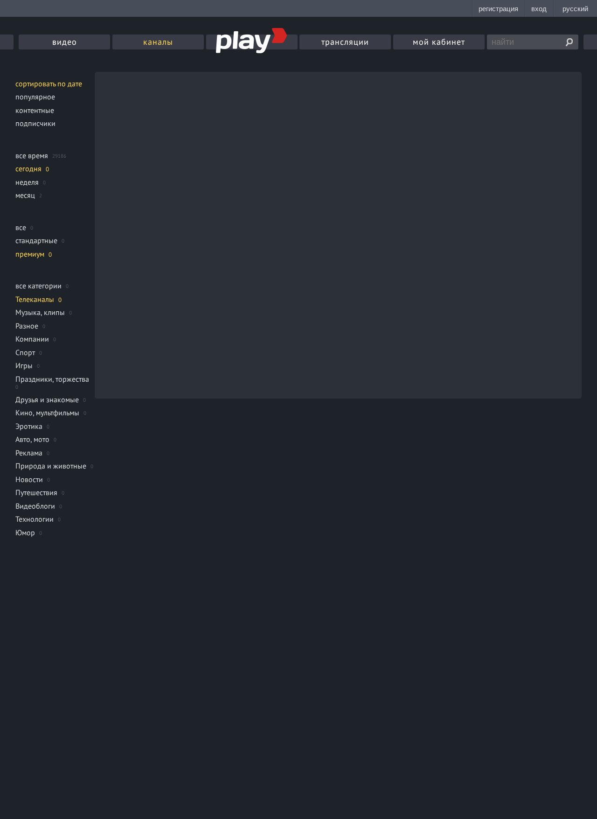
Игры (24, 365)
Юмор (25, 532)
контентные (34, 110)
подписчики (35, 123)
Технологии (34, 519)
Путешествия (36, 492)
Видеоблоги (35, 506)
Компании (32, 338)
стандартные (36, 240)
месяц (25, 195)
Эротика (28, 426)
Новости (29, 479)
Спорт (25, 352)
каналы (158, 41)
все (20, 227)
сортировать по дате (48, 83)
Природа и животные (50, 465)
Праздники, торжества (52, 379)
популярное (35, 96)
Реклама (28, 452)
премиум (29, 254)
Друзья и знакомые (47, 399)
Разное (26, 325)
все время (31, 155)
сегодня (28, 168)
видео (64, 41)
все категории (38, 285)
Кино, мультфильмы (47, 412)
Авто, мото (32, 439)
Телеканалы (34, 299)
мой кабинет (439, 41)
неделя (27, 182)
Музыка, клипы (40, 312)
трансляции (345, 41)
